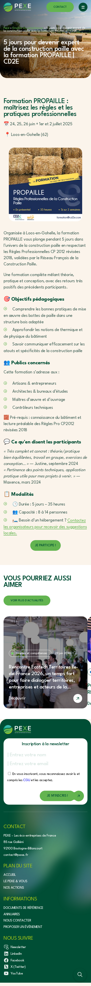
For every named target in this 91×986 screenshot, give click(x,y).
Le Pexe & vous (15, 881)
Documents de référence (23, 908)
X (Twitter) (18, 967)
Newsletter (18, 947)
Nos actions (14, 888)
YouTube (17, 973)
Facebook (17, 960)
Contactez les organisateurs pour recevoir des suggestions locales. (45, 527)
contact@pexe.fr (16, 855)
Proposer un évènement (23, 927)
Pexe (6, 28)
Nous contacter (17, 920)
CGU (26, 780)
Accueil (10, 875)
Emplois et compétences (27, 28)
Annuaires (12, 914)
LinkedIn (16, 954)
